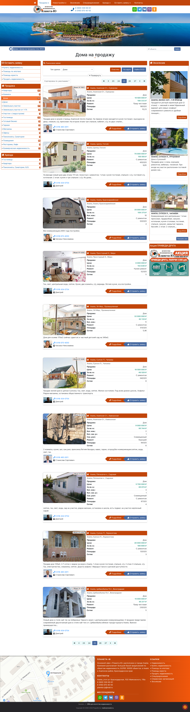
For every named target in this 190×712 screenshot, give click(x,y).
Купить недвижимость (161, 666)
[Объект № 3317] (64, 157)
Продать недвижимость (162, 673)
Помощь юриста (159, 671)
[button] (77, 70)
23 (113, 81)
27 (135, 81)
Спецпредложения (91, 3)
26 (130, 81)
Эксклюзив (75, 3)
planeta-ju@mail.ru (105, 687)
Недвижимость (158, 663)
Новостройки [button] (59, 3)
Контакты (138, 3)
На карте (127, 69)
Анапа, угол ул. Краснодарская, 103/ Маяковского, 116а (121, 679)
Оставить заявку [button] (122, 3)
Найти (177, 49)
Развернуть (95, 75)
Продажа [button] (43, 3)
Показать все (182, 239)
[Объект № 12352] (64, 546)
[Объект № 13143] (64, 602)
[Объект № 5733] (64, 487)
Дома (15, 49)
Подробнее (116, 128)
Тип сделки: (55, 69)
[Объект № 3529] (64, 213)
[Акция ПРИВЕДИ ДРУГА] (169, 262)
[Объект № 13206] (64, 373)
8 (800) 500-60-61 (83, 8)
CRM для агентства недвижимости (99, 704)
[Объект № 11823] (64, 101)
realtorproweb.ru (108, 708)
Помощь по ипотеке (160, 668)
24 (119, 81)
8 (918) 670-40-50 (83, 10)
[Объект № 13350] (64, 266)
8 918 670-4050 (62, 236)
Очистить (115, 69)
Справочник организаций (163, 679)
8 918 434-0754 (62, 183)
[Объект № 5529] (64, 429)
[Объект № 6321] (64, 319)
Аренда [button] (105, 3)
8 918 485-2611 (61, 127)
